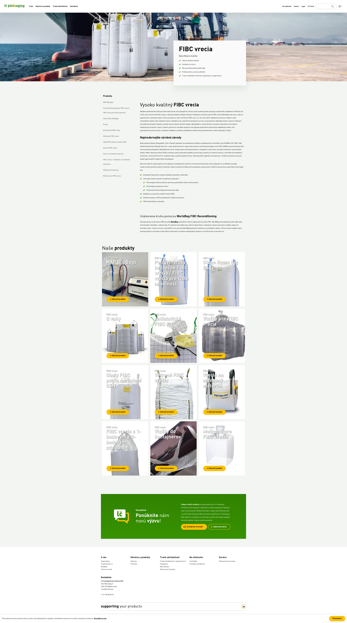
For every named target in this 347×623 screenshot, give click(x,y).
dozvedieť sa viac (100, 618)
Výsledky (104, 567)
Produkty (126, 20)
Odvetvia (133, 561)
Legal (303, 6)
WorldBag (174, 222)
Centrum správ (106, 569)
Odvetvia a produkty (43, 6)
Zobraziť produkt (118, 299)
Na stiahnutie (286, 6)
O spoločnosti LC (107, 564)
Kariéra (296, 6)
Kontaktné (74, 6)
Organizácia (105, 561)
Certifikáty (193, 561)
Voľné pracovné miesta (227, 561)
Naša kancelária (220, 527)
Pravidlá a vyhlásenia (197, 564)
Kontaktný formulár (195, 527)
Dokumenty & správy (167, 569)
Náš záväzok (164, 567)
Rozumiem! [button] (337, 618)
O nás (31, 6)
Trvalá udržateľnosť (60, 6)
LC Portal (311, 6)
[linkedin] (244, 607)
